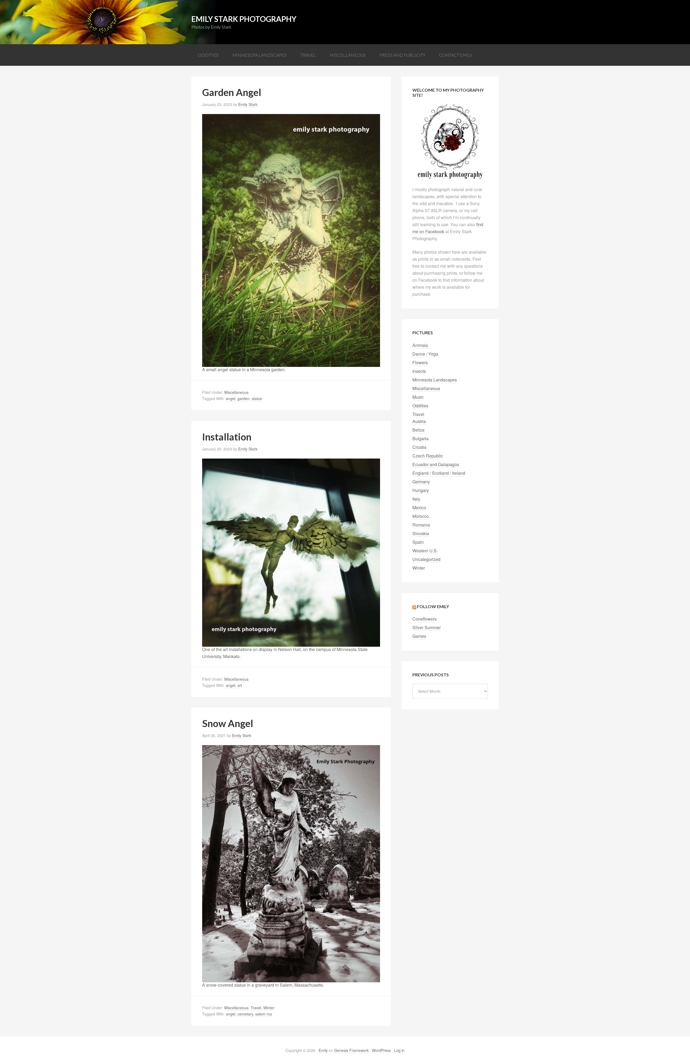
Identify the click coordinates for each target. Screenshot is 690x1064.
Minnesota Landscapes (434, 380)
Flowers (420, 362)
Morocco (420, 516)
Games (419, 636)
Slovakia (420, 533)
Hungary (420, 490)
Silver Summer (426, 627)
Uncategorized (426, 559)
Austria (419, 421)
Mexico (419, 507)
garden (243, 398)
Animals (420, 345)
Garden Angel (231, 92)
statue (257, 398)
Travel (256, 1007)
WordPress (381, 1050)
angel (230, 398)
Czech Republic (427, 456)
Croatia (419, 447)
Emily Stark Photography (243, 18)
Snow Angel (227, 723)
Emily (323, 1050)
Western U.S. (425, 551)
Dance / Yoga (425, 354)
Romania (421, 525)
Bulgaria (420, 438)
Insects (419, 371)
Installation (226, 437)
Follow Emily (433, 606)
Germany (421, 481)
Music (418, 397)
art (239, 685)
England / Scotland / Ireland (438, 473)
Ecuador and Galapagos (435, 464)
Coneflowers (424, 619)
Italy (416, 499)
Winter (268, 1007)
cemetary (245, 1014)
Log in (399, 1050)
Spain (418, 542)
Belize (418, 430)
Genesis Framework (351, 1050)
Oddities (420, 405)
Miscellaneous (236, 392)
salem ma (263, 1014)
